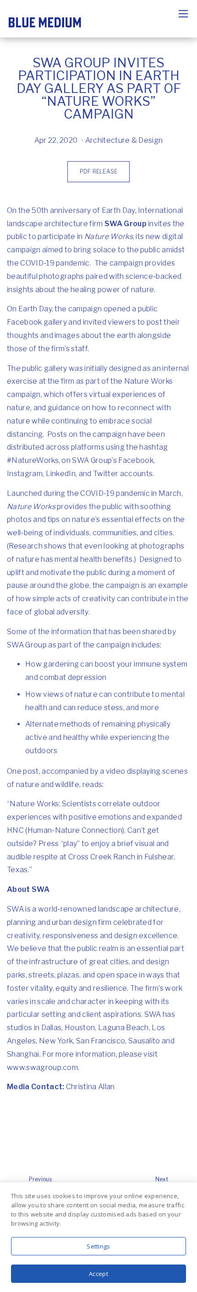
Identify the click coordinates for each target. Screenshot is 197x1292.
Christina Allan (90, 1086)
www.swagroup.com (42, 1067)
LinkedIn (61, 473)
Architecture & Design (124, 140)
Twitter (105, 473)
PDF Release (98, 171)
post (30, 771)
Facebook (135, 460)
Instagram (25, 473)
